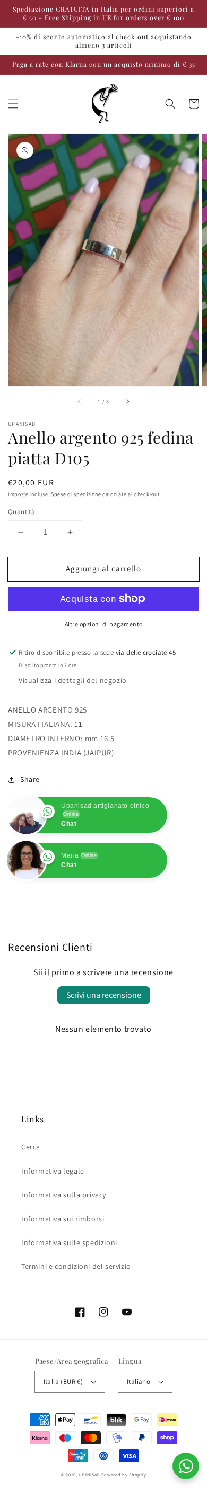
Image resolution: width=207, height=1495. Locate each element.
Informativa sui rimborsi (62, 1218)
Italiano (138, 1381)
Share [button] (30, 779)
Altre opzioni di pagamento (104, 624)
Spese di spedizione (76, 494)
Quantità (21, 511)
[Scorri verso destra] (127, 401)
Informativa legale (52, 1171)
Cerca (30, 1146)
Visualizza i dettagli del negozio (73, 680)
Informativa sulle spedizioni (69, 1242)
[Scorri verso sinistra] (79, 401)
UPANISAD (89, 1475)
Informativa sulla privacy (63, 1195)
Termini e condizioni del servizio (76, 1266)
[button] (13, 103)
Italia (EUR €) (63, 1381)
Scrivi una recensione (103, 995)
